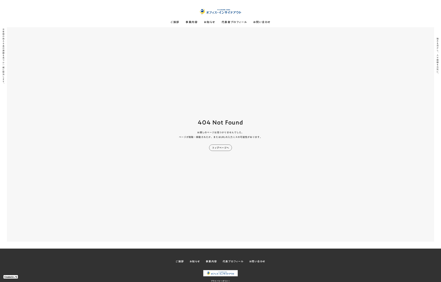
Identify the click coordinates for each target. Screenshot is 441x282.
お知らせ (209, 22)
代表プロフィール (233, 261)
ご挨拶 (174, 22)
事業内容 (192, 22)
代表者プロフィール (234, 22)
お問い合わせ (262, 22)
